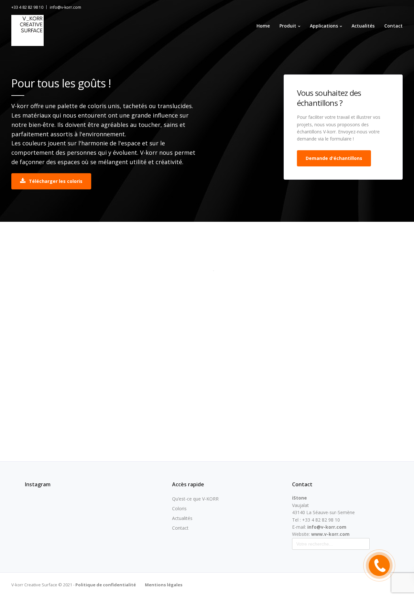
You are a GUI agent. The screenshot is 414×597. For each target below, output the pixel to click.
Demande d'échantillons (334, 158)
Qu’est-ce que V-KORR (195, 499)
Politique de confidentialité (105, 585)
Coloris (179, 508)
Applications (324, 26)
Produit (287, 26)
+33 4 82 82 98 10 (27, 7)
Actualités (363, 26)
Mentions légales (163, 585)
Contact (393, 26)
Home (263, 26)
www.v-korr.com (330, 534)
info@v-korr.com (65, 7)
